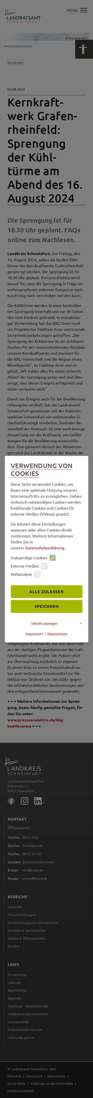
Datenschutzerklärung (44, 547)
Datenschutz (57, 633)
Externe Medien (25, 566)
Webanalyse (21, 574)
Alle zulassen (46, 591)
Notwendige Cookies (29, 557)
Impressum (34, 633)
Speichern (46, 606)
